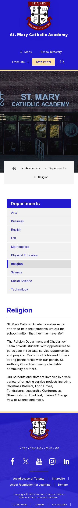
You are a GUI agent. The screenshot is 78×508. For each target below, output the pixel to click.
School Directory (51, 51)
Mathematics (20, 247)
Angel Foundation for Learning (30, 484)
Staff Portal (43, 62)
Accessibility (59, 504)
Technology (19, 289)
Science (16, 272)
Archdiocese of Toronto (28, 478)
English (16, 230)
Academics (32, 168)
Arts (14, 212)
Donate (63, 484)
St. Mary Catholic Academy (14, 168)
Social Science (21, 281)
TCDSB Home (19, 504)
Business (17, 221)
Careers (39, 504)
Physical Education (24, 255)
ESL (14, 238)
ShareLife (58, 478)
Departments (57, 168)
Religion (43, 177)
